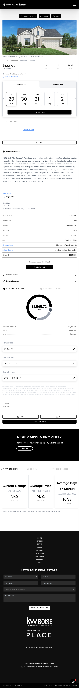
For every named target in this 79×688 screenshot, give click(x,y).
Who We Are (39, 556)
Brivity (11, 685)
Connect (39, 559)
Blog (39, 562)
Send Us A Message (39, 608)
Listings (40, 541)
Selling (39, 547)
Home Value (39, 553)
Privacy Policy (48, 685)
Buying (39, 544)
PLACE (52, 663)
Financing (39, 550)
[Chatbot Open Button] (73, 682)
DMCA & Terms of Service (62, 685)
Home (39, 538)
